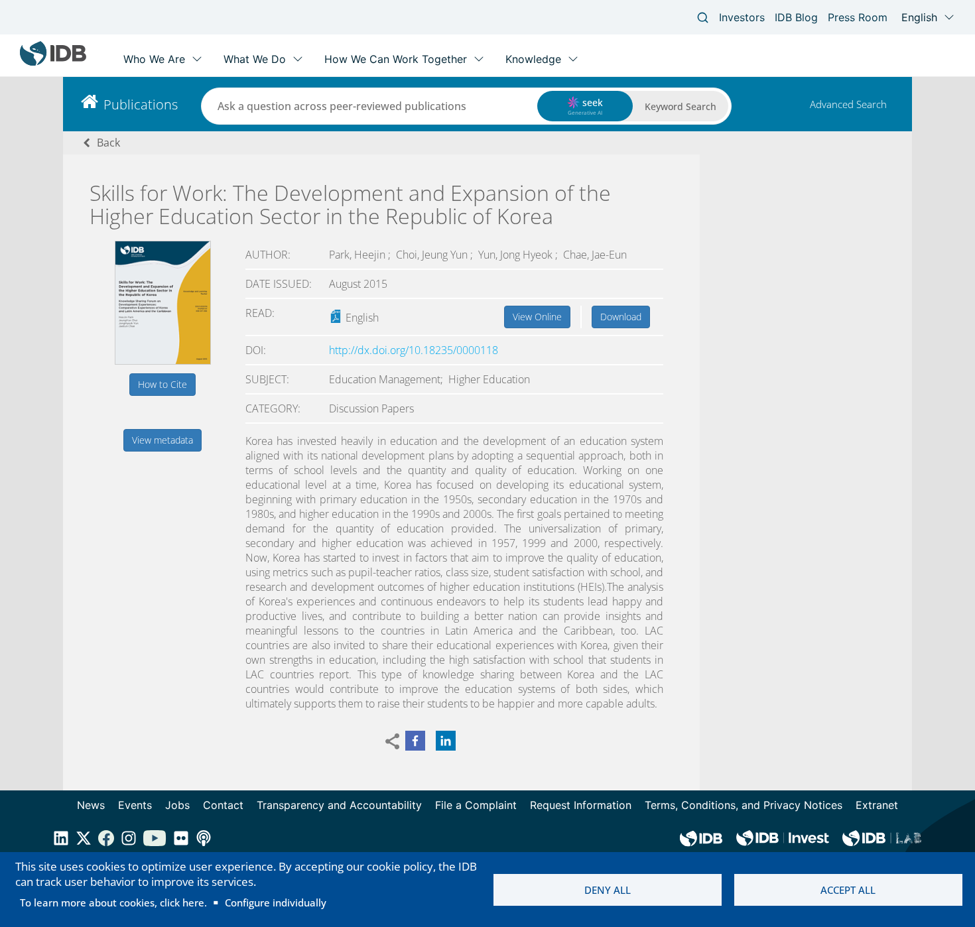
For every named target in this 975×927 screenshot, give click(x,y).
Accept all (848, 889)
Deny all (607, 889)
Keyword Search (680, 106)
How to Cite (162, 384)
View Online (537, 316)
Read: (260, 313)
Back (108, 142)
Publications (140, 104)
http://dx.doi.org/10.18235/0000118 (413, 350)
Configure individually (275, 902)
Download (620, 316)
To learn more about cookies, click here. (113, 902)
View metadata (162, 440)
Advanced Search (848, 104)
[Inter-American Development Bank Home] (53, 62)
